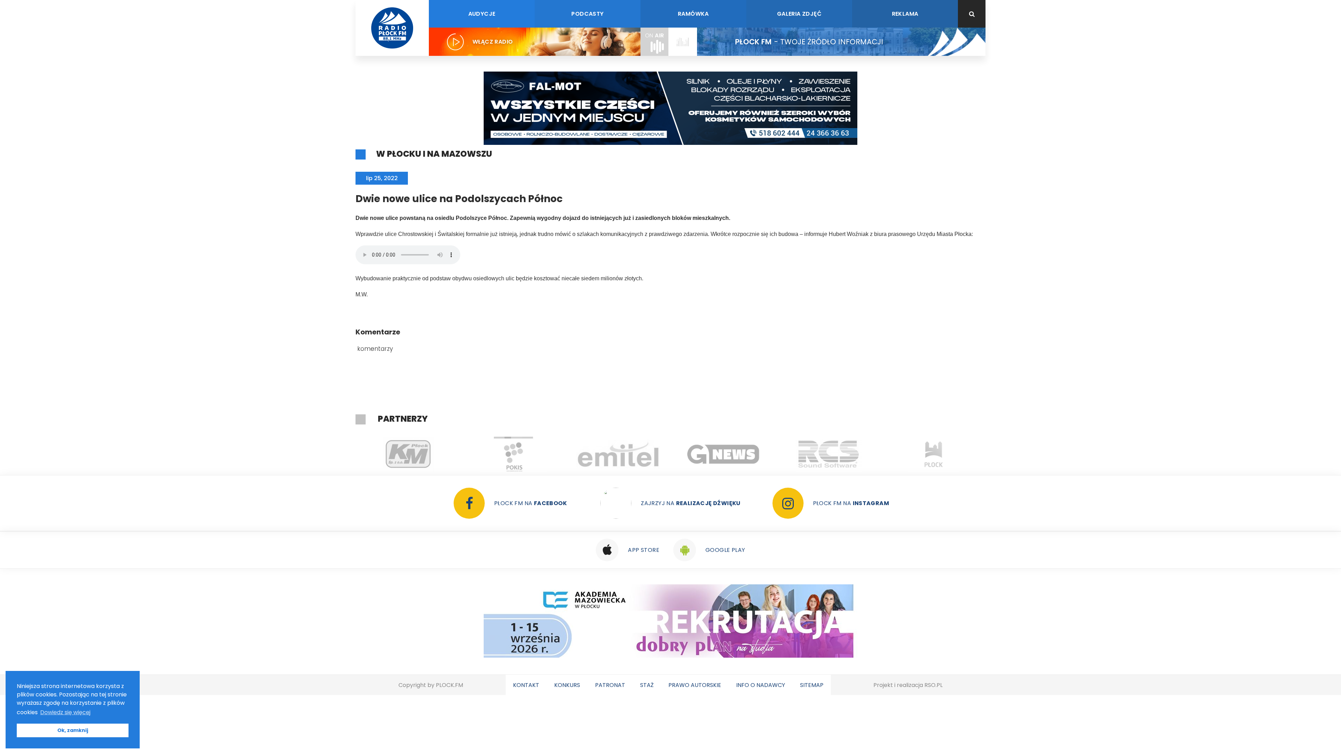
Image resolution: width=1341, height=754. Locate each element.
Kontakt (526, 685)
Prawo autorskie (694, 685)
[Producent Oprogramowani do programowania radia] (828, 454)
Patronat (610, 685)
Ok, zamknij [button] (72, 730)
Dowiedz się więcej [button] (65, 712)
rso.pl (933, 685)
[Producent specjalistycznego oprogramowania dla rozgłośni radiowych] (723, 454)
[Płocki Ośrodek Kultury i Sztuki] (513, 454)
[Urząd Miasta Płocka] (933, 454)
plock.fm (449, 685)
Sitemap (811, 685)
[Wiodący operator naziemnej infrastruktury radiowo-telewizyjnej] (618, 454)
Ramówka (693, 14)
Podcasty (587, 14)
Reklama (905, 14)
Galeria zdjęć (799, 14)
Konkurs (567, 685)
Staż (647, 685)
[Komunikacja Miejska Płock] (408, 454)
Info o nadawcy (760, 685)
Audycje (482, 14)
